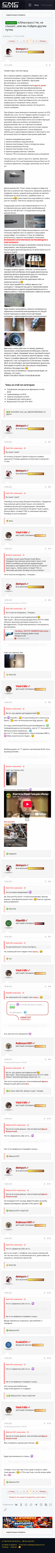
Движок (45, 1081)
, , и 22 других (26, 413)
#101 (49, 1184)
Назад (12, 41)
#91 (49, 442)
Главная (13, 1547)
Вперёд (42, 41)
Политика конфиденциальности (32, 1545)
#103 (49, 1293)
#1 (50, 65)
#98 (49, 986)
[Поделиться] (46, 65)
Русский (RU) (29, 1541)
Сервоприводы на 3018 (16, 394)
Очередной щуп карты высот (19, 399)
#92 (49, 487)
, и (23, 1396)
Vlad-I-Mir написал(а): (14, 448)
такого (35, 951)
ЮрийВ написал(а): (13, 993)
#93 (49, 548)
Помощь (5, 1547)
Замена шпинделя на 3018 (18, 396)
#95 (49, 702)
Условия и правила (9, 1545)
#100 (49, 1118)
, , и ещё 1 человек (27, 1091)
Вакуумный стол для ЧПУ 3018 (19, 401)
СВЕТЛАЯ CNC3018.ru (12, 1541)
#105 (49, 1423)
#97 (49, 937)
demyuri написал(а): (14, 555)
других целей (40, 85)
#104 (49, 1358)
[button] (30, 5)
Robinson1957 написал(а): (16, 1125)
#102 (49, 1238)
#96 (49, 881)
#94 (49, 600)
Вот (27, 1084)
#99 (49, 1059)
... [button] (20, 41)
